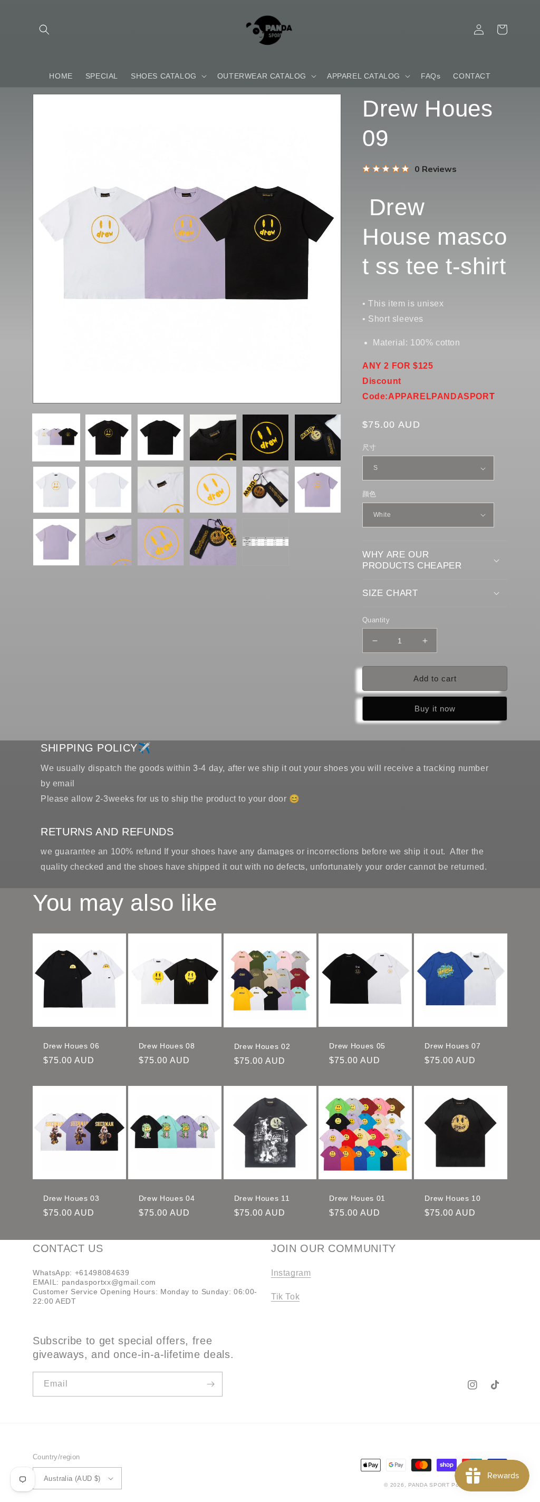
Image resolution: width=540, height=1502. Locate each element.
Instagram (291, 1272)
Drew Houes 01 (357, 1198)
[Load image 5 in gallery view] (265, 437)
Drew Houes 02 (262, 1046)
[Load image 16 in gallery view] (212, 541)
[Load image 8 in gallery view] (108, 489)
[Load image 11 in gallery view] (265, 489)
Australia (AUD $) (72, 1478)
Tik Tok (285, 1296)
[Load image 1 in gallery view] (56, 437)
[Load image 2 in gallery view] (108, 437)
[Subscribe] (210, 1384)
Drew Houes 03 (71, 1198)
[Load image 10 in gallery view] (212, 489)
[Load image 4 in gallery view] (212, 437)
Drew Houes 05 (357, 1046)
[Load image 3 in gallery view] (160, 437)
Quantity (376, 620)
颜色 (369, 494)
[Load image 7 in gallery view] (56, 489)
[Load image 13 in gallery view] (56, 541)
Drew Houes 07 (453, 1046)
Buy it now (435, 708)
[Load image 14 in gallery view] (108, 541)
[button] (44, 29)
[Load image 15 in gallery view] (160, 541)
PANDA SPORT (429, 1485)
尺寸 (369, 447)
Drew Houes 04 (167, 1198)
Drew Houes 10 (453, 1198)
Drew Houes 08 (167, 1046)
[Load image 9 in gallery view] (160, 489)
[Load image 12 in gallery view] (317, 489)
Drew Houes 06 (71, 1046)
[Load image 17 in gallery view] (265, 541)
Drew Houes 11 (262, 1198)
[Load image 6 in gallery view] (317, 437)
